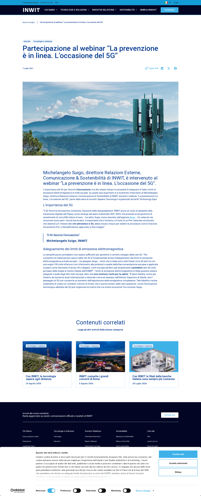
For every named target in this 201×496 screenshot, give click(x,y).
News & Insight (29, 22)
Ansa (132, 217)
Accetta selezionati (178, 463)
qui (109, 476)
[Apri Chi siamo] (57, 9)
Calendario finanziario (92, 436)
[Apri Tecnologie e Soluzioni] (88, 9)
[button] (162, 68)
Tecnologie (57, 436)
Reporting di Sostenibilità (124, 436)
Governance (27, 441)
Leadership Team (29, 446)
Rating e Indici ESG (122, 441)
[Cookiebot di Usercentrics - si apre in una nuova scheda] (18, 491)
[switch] (77, 490)
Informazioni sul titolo (92, 446)
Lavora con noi (152, 441)
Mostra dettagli (143, 490)
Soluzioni (57, 441)
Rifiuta (178, 472)
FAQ (148, 436)
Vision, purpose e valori (31, 436)
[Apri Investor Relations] (116, 9)
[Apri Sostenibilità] (136, 9)
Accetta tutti (178, 454)
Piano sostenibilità (122, 446)
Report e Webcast (91, 441)
